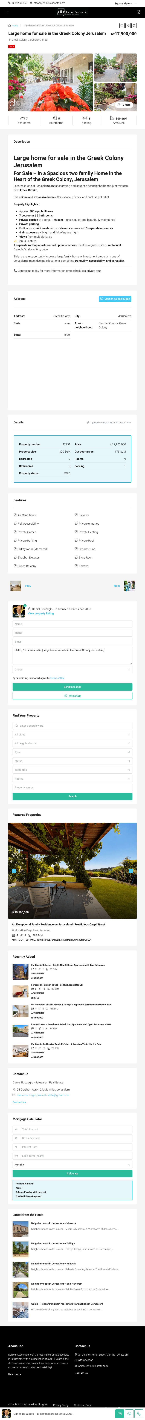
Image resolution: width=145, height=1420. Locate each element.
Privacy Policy (60, 1405)
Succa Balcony (27, 566)
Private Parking (27, 541)
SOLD (11, 46)
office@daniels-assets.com (93, 1366)
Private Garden (27, 532)
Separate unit (87, 549)
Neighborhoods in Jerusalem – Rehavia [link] (53, 1263)
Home (15, 25)
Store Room (86, 557)
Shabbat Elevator (28, 557)
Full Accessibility (28, 524)
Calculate (72, 1173)
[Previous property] (15, 586)
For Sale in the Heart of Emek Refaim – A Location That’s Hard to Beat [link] (66, 1044)
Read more (14, 1374)
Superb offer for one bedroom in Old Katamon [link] (53, 924)
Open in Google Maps (117, 299)
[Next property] (129, 586)
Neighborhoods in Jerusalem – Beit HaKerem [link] (56, 1284)
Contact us (19, 1102)
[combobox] (72, 669)
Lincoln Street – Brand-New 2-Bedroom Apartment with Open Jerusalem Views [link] (71, 1024)
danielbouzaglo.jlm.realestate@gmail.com (43, 1095)
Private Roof (86, 541)
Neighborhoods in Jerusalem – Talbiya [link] (53, 1243)
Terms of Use (57, 678)
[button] (122, 25)
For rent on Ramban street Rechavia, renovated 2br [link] (57, 985)
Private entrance (89, 524)
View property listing (41, 613)
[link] (20, 1229)
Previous (14, 871)
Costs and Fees (82, 1405)
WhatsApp (74, 696)
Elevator (84, 515)
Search (72, 796)
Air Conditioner (27, 515)
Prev (28, 586)
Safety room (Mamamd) (33, 549)
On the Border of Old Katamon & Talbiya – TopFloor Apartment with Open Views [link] (71, 1004)
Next (117, 586)
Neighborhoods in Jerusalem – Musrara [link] (53, 1223)
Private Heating (88, 532)
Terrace (83, 566)
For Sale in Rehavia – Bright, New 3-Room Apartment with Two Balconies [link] (68, 965)
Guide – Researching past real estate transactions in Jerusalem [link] (67, 1304)
